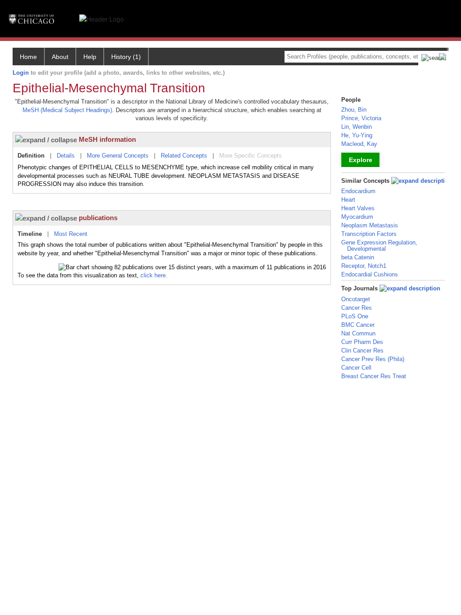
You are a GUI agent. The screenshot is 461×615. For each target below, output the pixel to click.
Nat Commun (358, 333)
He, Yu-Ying (356, 135)
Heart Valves (358, 208)
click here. (153, 275)
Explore (360, 159)
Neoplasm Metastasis (369, 225)
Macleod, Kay (359, 143)
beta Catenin (357, 257)
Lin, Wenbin (356, 126)
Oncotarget (355, 299)
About (60, 56)
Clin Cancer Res (362, 350)
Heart (348, 199)
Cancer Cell (356, 367)
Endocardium (358, 191)
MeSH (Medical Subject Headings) (67, 110)
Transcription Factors (369, 234)
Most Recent (70, 234)
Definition (31, 155)
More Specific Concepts (250, 155)
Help (89, 56)
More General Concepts (118, 155)
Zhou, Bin (353, 109)
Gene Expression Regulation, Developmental (379, 245)
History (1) (126, 56)
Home (28, 56)
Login (21, 72)
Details (66, 155)
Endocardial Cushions (369, 274)
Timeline (30, 234)
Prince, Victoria (361, 118)
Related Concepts (184, 155)
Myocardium (357, 216)
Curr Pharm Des (362, 342)
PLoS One (354, 316)
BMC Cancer (358, 324)
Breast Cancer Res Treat (373, 376)
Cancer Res (356, 307)
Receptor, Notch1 (363, 265)
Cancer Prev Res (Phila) (372, 359)
